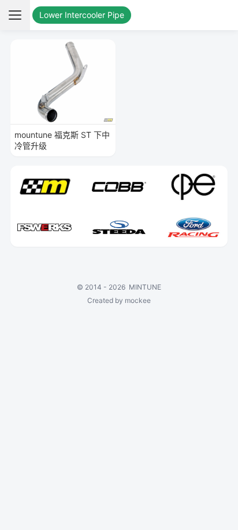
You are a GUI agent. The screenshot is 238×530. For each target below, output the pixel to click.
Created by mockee (119, 300)
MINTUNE (145, 287)
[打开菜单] (15, 15)
